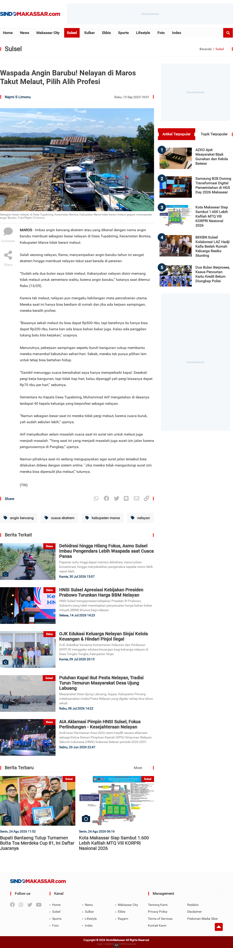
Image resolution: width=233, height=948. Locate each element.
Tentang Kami (157, 905)
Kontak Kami (157, 925)
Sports (123, 33)
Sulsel (72, 33)
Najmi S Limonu (18, 97)
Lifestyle (143, 33)
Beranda (206, 49)
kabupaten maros (105, 518)
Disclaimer (194, 911)
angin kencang (21, 518)
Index (176, 33)
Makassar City (48, 33)
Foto (161, 33)
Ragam (123, 918)
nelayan (143, 518)
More (138, 768)
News (24, 33)
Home (8, 33)
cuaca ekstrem (62, 518)
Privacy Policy (157, 911)
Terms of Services (160, 918)
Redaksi (192, 905)
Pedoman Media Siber (202, 918)
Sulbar (89, 33)
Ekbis (106, 33)
